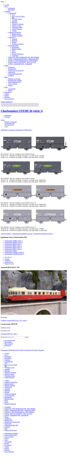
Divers (14, 52)
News (6, 6)
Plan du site (7, 345)
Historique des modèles (15, 80)
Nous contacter (8, 344)
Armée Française (17, 29)
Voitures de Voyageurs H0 (15, 70)
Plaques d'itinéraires (17, 54)
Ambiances (11, 67)
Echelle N (11, 75)
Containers (15, 55)
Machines (14, 22)
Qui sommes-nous (9, 340)
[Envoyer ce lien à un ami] (7, 117)
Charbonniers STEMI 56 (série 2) (14, 252)
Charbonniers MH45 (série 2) (13, 246)
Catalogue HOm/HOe (14, 32)
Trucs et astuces (12, 84)
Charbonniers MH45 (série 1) (13, 244)
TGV (13, 15)
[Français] (3, 104)
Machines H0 (12, 69)
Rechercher (4, 337)
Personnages (15, 47)
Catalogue (7, 11)
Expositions (11, 8)
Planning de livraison (14, 79)
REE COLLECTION (18, 16)
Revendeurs (7, 92)
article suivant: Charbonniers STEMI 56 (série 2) (38, 233)
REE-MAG (11, 10)
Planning (7, 97)
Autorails (14, 20)
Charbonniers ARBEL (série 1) (13, 241)
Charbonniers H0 (9, 123)
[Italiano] (12, 104)
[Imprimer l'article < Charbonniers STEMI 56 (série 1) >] (7, 115)
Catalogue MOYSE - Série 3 (9, 334)
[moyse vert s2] (5, 327)
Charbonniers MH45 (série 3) (13, 247)
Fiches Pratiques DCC (14, 82)
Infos (5, 77)
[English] (6, 104)
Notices (10, 85)
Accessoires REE (13, 45)
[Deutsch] (9, 104)
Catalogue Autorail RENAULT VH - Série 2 (14, 320)
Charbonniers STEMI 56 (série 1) (22, 110)
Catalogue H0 (12, 13)
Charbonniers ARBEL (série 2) (13, 242)
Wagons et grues (16, 25)
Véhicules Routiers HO (15, 74)
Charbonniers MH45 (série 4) (13, 249)
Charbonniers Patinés (10, 251)
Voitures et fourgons (18, 24)
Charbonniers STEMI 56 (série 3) (14, 254)
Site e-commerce (9, 99)
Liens (6, 87)
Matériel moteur (16, 34)
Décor (13, 50)
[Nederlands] (21, 104)
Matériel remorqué (17, 35)
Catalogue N (12, 37)
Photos (6, 65)
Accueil (6, 5)
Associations (12, 89)
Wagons (14, 42)
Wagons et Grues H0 (10, 122)
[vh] (34, 314)
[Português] (18, 104)
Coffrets (14, 30)
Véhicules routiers (17, 27)
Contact (6, 94)
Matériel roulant (16, 49)
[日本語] (24, 104)
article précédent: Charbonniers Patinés (12, 233)
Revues (10, 90)
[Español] (15, 104)
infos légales (8, 342)
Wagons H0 (11, 72)
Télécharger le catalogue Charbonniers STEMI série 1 (16, 130)
